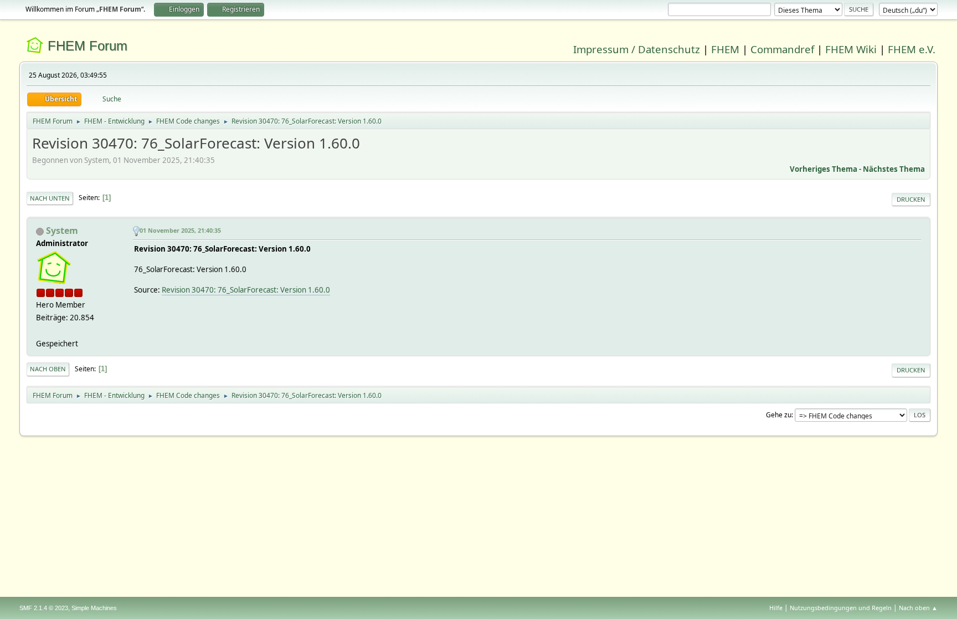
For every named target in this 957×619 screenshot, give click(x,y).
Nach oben (48, 369)
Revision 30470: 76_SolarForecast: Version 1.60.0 (246, 290)
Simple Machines (94, 608)
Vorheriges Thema (823, 169)
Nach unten (50, 198)
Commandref (782, 49)
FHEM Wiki (851, 49)
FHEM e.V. (911, 49)
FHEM (725, 49)
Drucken (911, 199)
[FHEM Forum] (40, 330)
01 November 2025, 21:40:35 (180, 230)
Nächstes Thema (894, 169)
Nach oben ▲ (918, 607)
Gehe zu (778, 415)
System (62, 230)
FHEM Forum (87, 45)
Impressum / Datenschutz (636, 49)
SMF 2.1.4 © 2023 (43, 608)
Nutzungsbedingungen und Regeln (841, 607)
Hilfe (776, 607)
